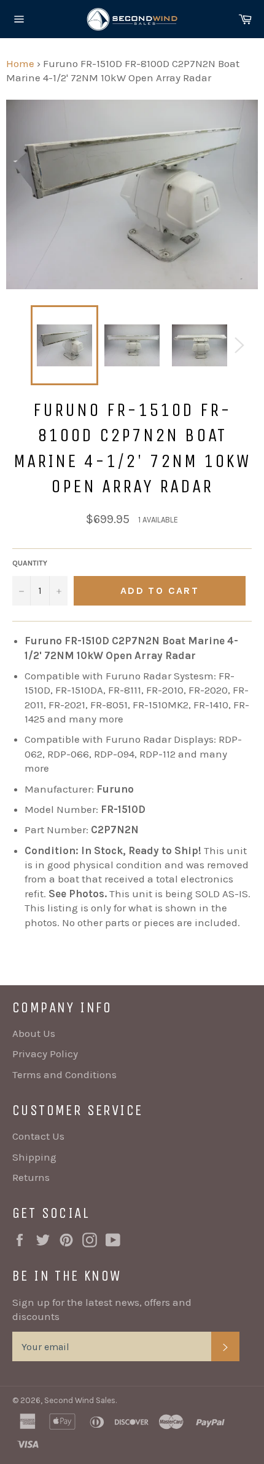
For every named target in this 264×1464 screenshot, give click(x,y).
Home (20, 63)
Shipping (34, 1157)
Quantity (29, 563)
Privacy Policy (45, 1053)
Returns (31, 1177)
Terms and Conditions (64, 1074)
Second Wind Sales (79, 1400)
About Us (33, 1033)
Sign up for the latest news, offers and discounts (102, 1309)
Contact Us (38, 1136)
